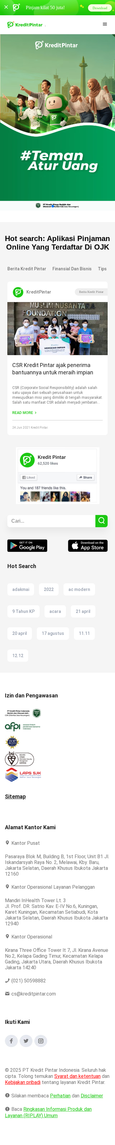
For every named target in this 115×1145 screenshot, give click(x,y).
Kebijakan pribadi (33, 1082)
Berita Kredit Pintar (91, 291)
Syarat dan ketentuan (78, 1076)
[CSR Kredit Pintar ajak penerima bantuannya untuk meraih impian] (57, 329)
